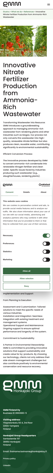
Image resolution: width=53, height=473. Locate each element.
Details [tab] (26, 192)
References (29, 11)
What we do (16, 11)
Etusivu (6, 11)
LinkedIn (7, 465)
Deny (26, 286)
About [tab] (43, 192)
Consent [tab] (10, 192)
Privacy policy (9, 458)
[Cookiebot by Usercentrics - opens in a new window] (39, 185)
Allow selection (26, 278)
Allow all (26, 271)
